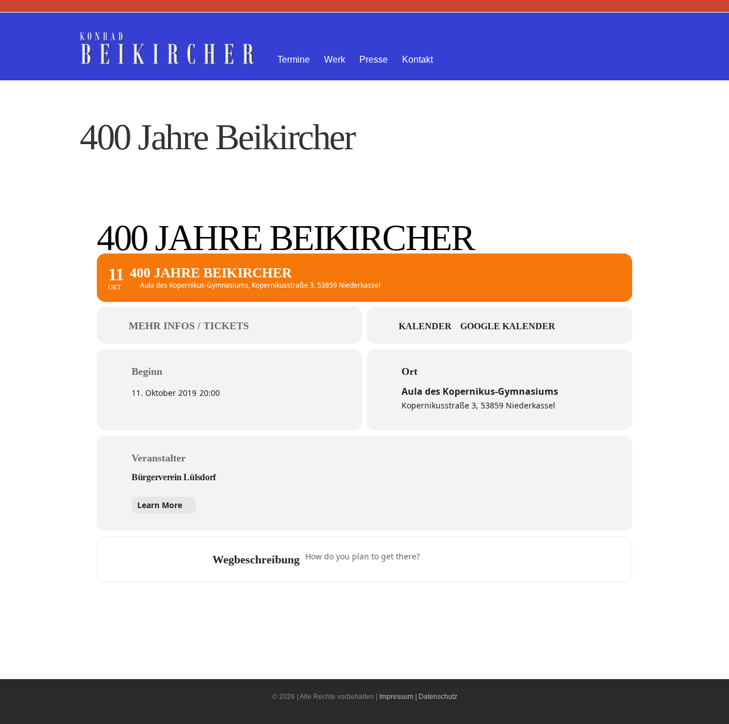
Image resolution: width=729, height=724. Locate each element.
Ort (409, 371)
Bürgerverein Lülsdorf (174, 477)
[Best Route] (435, 559)
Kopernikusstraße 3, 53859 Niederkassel (478, 405)
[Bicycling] (524, 559)
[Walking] (501, 559)
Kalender (425, 326)
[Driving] (457, 559)
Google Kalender (507, 326)
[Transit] (479, 559)
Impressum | (398, 697)
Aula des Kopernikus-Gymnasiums (480, 391)
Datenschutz (438, 697)
